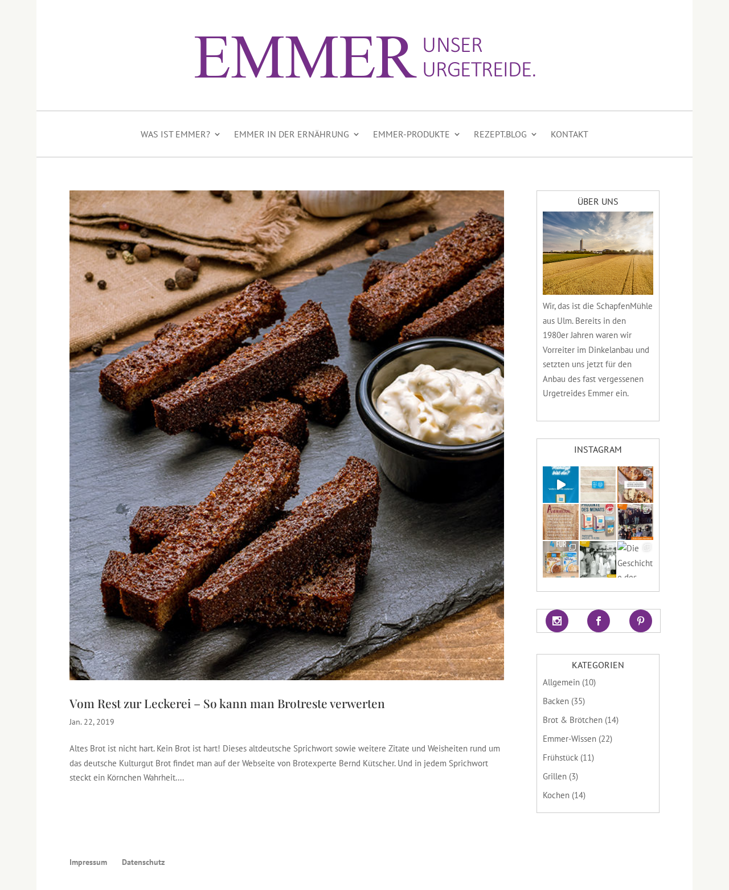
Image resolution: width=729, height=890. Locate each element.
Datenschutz (143, 862)
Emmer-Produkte (411, 134)
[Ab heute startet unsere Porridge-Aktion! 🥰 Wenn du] (561, 559)
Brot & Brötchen (573, 719)
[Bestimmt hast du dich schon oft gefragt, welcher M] (561, 484)
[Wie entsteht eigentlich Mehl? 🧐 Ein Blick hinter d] (598, 484)
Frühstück (560, 757)
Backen (556, 701)
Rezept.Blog (500, 134)
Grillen (555, 776)
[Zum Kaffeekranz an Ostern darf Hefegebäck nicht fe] (635, 484)
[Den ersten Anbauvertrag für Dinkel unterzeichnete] (561, 522)
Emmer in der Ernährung (291, 134)
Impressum (88, 862)
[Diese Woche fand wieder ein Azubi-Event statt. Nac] (635, 522)
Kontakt (569, 134)
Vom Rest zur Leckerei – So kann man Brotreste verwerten (227, 703)
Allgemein (561, 682)
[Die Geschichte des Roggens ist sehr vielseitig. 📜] (635, 559)
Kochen (556, 795)
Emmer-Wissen (569, 738)
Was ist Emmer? (175, 134)
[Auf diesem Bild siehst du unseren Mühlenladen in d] (598, 559)
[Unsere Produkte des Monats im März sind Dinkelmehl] (598, 522)
